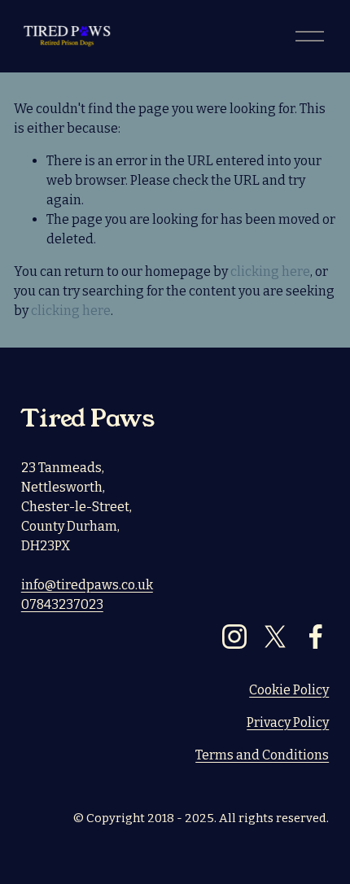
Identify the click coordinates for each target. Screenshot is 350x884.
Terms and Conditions (262, 755)
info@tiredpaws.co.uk (87, 585)
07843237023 (62, 604)
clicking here (270, 271)
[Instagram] (234, 637)
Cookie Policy (289, 690)
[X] (275, 637)
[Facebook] (316, 637)
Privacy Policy (288, 722)
